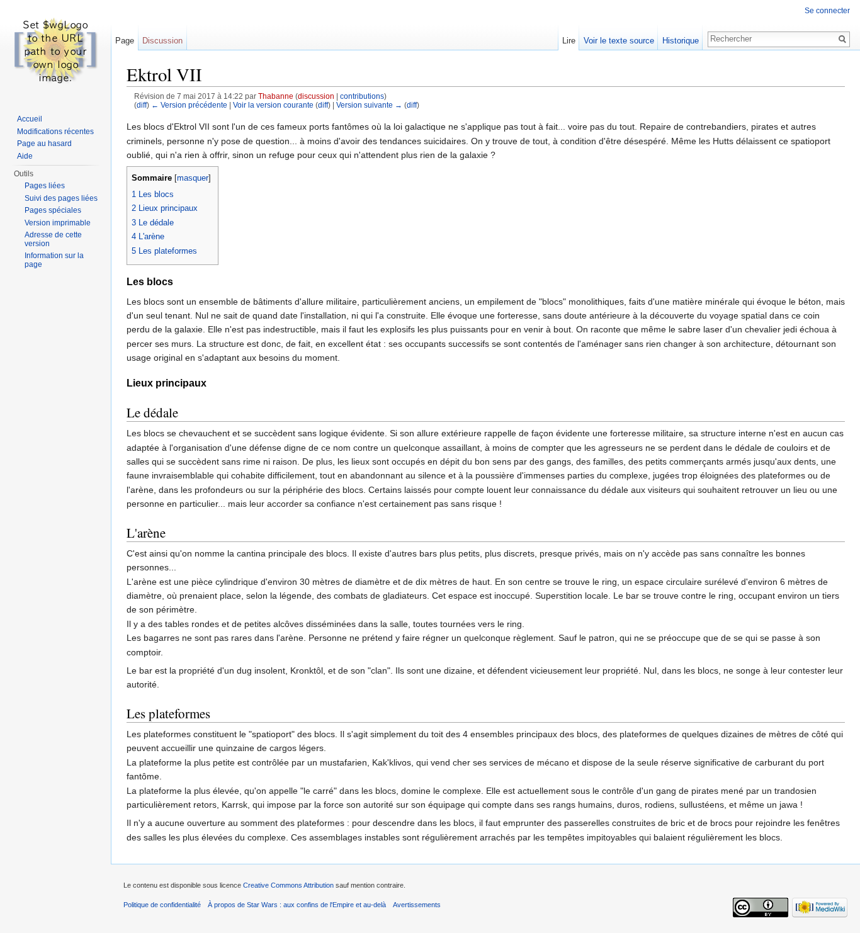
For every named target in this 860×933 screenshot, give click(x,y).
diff (142, 105)
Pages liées (45, 185)
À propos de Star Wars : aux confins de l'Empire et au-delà (297, 904)
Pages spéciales (53, 210)
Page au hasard (44, 143)
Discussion (162, 40)
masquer (192, 178)
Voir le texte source (619, 40)
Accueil (29, 119)
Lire (568, 40)
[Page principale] (55, 50)
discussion (316, 96)
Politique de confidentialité (162, 904)
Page (124, 40)
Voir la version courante (273, 105)
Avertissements (417, 904)
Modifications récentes (55, 131)
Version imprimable (58, 222)
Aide (25, 156)
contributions (362, 96)
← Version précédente (189, 105)
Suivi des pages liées (61, 198)
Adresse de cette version (53, 239)
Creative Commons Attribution (288, 885)
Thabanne (275, 96)
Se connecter (827, 10)
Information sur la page (54, 260)
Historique (680, 40)
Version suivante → (369, 105)
